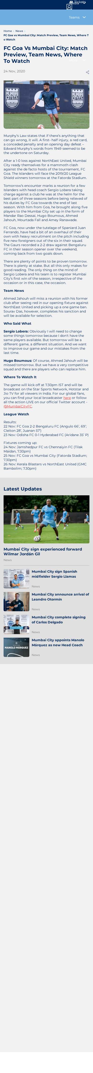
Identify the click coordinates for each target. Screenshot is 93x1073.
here (67, 398)
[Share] (87, 72)
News (8, 560)
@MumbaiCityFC (18, 406)
